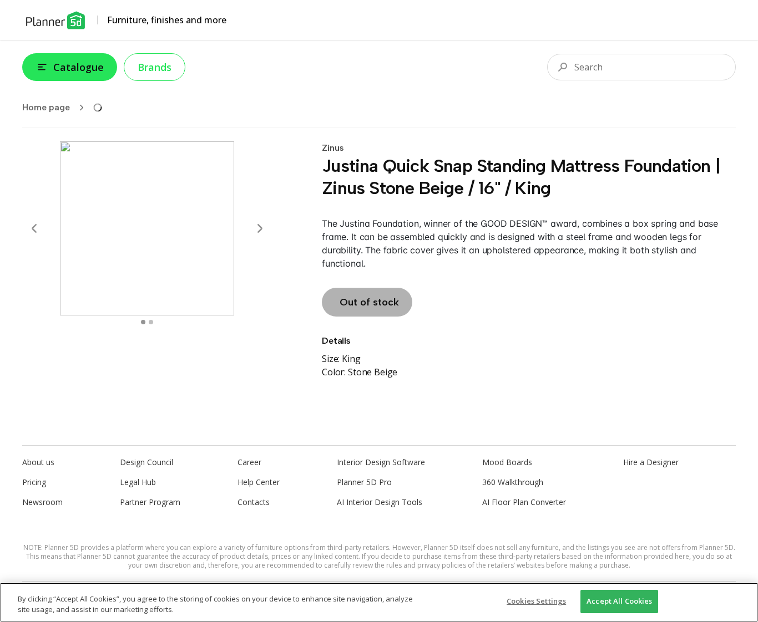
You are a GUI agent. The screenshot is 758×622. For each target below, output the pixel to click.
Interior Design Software (381, 462)
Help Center (258, 482)
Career (249, 462)
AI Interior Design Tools (379, 502)
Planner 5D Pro (364, 482)
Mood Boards (507, 462)
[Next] (259, 228)
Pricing (34, 482)
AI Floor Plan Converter (524, 502)
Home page (46, 107)
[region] (379, 602)
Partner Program (150, 502)
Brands (154, 67)
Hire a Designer (651, 462)
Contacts (253, 502)
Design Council (146, 462)
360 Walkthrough (512, 482)
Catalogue (78, 67)
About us (38, 462)
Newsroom (42, 502)
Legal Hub (138, 482)
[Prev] (34, 228)
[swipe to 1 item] (151, 322)
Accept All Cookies (619, 601)
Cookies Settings (536, 601)
